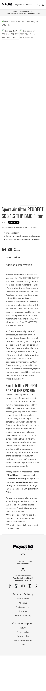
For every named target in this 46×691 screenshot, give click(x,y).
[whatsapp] (15, 685)
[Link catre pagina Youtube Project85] (23, 586)
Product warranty (23, 615)
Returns (23, 611)
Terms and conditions (23, 640)
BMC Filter (14, 222)
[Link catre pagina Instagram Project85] (30, 586)
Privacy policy (23, 632)
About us (23, 602)
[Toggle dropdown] (24, 4)
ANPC (23, 644)
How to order (23, 598)
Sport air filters (25, 11)
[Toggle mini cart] (43, 4)
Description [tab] (13, 257)
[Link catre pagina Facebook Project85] (10, 586)
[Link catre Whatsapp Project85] (16, 586)
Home (15, 11)
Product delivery (23, 607)
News (23, 627)
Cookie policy (23, 636)
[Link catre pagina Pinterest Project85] (36, 586)
